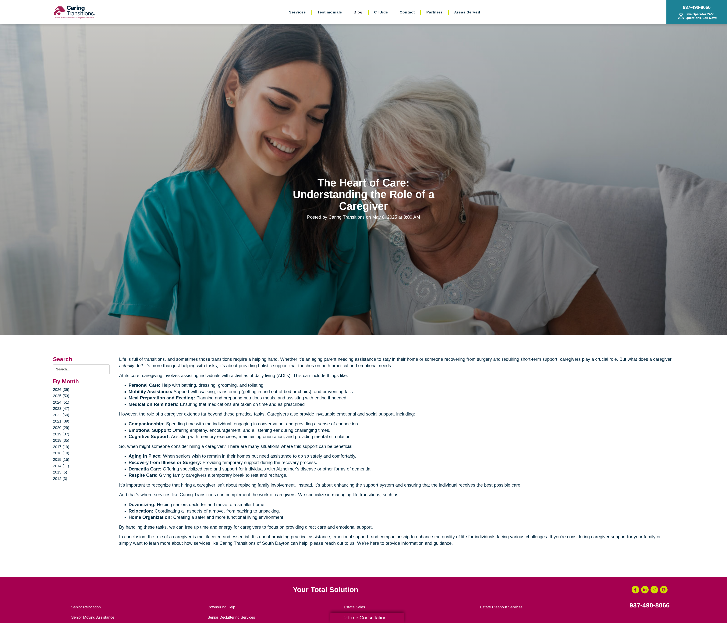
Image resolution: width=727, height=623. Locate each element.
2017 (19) (61, 447)
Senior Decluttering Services (231, 617)
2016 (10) (61, 453)
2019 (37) (61, 434)
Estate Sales (354, 607)
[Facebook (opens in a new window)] (635, 589)
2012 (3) (60, 479)
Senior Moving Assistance (92, 617)
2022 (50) (61, 415)
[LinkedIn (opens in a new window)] (645, 589)
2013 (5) (60, 472)
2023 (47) (61, 408)
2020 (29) (61, 428)
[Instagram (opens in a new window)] (654, 589)
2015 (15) (61, 459)
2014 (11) (61, 466)
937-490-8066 (649, 605)
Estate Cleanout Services (501, 607)
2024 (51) (61, 402)
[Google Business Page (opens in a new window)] (664, 589)
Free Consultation (367, 618)
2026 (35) (61, 389)
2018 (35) (61, 440)
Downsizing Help (221, 607)
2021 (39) (61, 421)
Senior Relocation (86, 607)
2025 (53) (61, 396)
